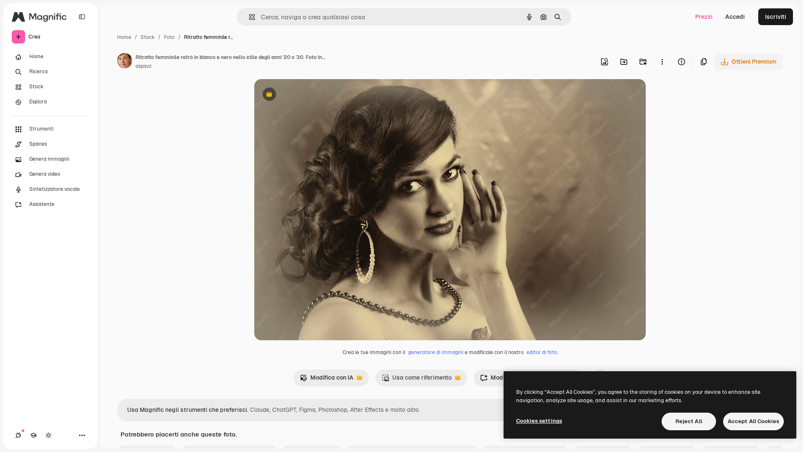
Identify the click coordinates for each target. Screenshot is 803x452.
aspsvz (143, 66)
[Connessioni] (18, 435)
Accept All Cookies (753, 421)
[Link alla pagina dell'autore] (124, 62)
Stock (148, 37)
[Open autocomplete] (248, 17)
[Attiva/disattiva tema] (48, 435)
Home (124, 37)
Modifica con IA (326, 380)
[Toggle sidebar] (82, 16)
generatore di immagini (435, 352)
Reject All (688, 421)
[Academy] (33, 435)
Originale (309, 95)
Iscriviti (775, 17)
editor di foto (542, 352)
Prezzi (704, 17)
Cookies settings (539, 420)
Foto (169, 37)
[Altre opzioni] (662, 61)
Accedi (735, 17)
